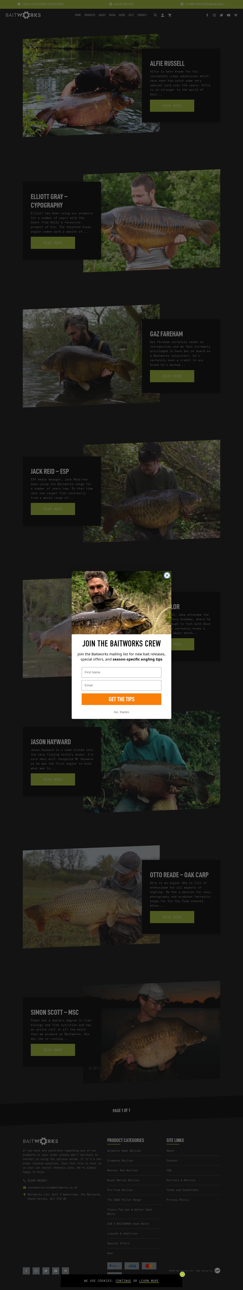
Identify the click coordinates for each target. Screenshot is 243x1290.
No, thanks (121, 712)
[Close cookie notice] (182, 1274)
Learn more (149, 1281)
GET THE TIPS (121, 699)
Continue (123, 1281)
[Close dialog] (167, 575)
